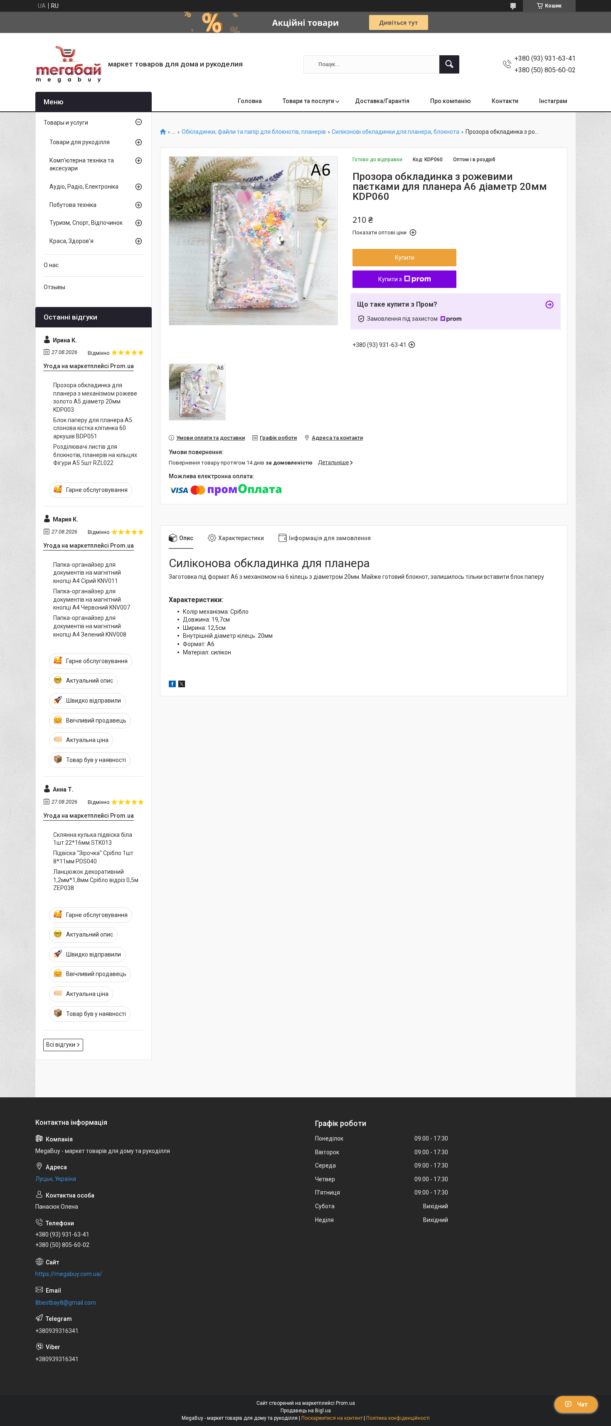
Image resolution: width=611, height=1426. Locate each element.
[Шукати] (449, 64)
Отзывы (54, 287)
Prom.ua (345, 1403)
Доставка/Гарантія (382, 101)
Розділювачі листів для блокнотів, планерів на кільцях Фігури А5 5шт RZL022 (95, 454)
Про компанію (450, 101)
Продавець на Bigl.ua (306, 1411)
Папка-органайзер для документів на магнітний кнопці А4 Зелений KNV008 (89, 626)
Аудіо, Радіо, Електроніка (83, 186)
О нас (51, 265)
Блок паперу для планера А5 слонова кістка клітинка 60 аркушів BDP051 (92, 428)
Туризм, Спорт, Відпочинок (86, 222)
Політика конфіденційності (398, 1418)
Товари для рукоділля (79, 142)
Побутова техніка (72, 205)
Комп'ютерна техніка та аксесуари (81, 164)
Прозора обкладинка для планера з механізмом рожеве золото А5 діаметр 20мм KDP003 (95, 397)
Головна (250, 101)
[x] (181, 685)
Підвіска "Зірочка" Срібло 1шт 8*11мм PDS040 (93, 857)
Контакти (505, 101)
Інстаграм (553, 101)
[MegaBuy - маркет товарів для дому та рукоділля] (68, 64)
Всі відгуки (60, 1044)
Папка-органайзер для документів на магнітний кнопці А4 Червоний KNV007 (91, 599)
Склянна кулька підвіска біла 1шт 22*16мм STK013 (92, 838)
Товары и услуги (66, 122)
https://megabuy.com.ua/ (68, 1274)
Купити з (390, 279)
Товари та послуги (308, 101)
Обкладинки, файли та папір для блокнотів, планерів (254, 132)
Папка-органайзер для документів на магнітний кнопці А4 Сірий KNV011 (87, 572)
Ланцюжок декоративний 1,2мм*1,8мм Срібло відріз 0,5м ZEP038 (95, 879)
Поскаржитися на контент (331, 1418)
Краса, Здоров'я (71, 241)
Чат (582, 1404)
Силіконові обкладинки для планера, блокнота (395, 132)
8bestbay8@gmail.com (65, 1302)
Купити (404, 257)
